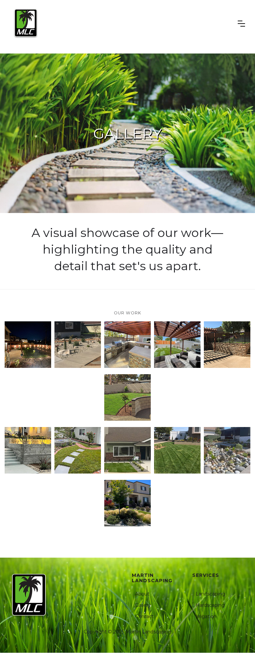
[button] (241, 24)
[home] (25, 23)
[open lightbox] (28, 344)
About (142, 594)
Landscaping (210, 594)
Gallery (143, 605)
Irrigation (206, 616)
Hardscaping (210, 605)
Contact (144, 616)
